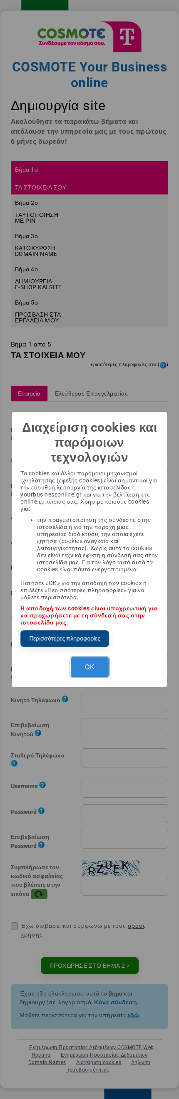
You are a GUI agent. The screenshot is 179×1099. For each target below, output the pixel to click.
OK (89, 667)
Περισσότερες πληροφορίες (64, 638)
